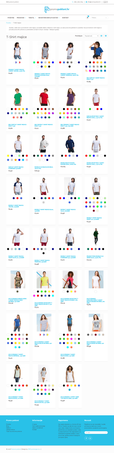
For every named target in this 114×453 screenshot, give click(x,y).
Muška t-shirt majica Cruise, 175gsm (15, 206)
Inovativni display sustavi (48, 18)
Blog (7, 426)
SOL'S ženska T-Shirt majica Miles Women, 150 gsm (43, 343)
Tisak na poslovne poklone (14, 431)
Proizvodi (20, 18)
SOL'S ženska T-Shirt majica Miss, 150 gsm (68, 355)
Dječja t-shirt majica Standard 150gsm (15, 167)
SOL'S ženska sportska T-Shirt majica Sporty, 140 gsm (43, 304)
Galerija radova (10, 429)
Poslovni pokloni (16, 449)
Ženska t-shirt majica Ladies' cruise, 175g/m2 (16, 70)
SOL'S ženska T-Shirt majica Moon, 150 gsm (42, 401)
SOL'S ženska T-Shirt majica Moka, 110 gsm (15, 397)
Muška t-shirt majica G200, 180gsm (68, 210)
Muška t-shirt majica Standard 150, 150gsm (68, 257)
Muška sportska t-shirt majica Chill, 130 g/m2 (95, 163)
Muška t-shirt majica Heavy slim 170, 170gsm (16, 257)
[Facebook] (86, 438)
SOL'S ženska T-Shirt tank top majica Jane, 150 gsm (70, 397)
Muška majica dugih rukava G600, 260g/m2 (68, 163)
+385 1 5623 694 (78, 2)
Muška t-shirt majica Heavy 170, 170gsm (94, 218)
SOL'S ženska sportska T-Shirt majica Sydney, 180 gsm (69, 300)
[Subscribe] (105, 432)
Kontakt (65, 18)
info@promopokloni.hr (94, 2)
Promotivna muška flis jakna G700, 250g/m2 (95, 257)
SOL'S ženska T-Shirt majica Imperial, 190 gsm (16, 355)
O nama (34, 424)
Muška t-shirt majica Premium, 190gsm (42, 261)
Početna (11, 18)
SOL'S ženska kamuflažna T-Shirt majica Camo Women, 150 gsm (17, 300)
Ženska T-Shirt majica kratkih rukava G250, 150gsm (42, 75)
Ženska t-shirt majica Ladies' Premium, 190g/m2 (70, 74)
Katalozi (8, 428)
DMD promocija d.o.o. (34, 449)
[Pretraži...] (106, 17)
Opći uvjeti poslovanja (38, 426)
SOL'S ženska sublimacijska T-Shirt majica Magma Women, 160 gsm (96, 301)
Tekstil (31, 18)
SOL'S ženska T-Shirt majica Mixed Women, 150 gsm (95, 343)
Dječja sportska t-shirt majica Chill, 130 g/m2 (95, 117)
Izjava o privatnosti (37, 428)
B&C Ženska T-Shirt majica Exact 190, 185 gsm (70, 125)
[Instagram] (90, 438)
